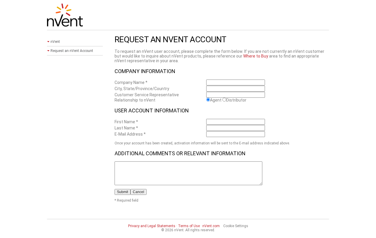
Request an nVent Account (72, 51)
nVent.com (211, 226)
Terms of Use (189, 226)
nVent (55, 42)
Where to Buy (255, 56)
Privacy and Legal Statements (151, 226)
